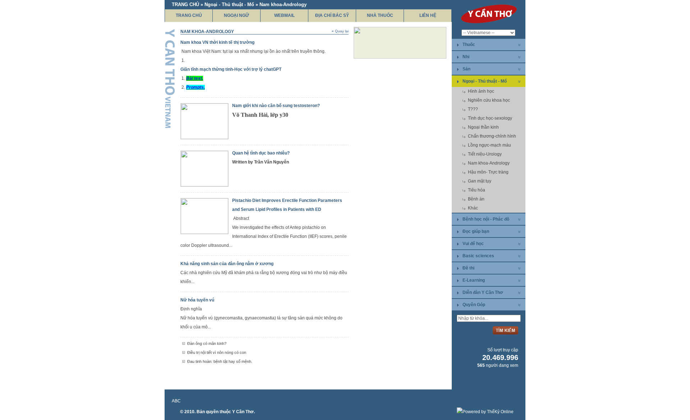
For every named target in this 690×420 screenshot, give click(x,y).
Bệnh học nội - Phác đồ (486, 219)
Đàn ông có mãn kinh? (206, 343)
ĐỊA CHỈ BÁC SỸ (332, 15)
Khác (473, 208)
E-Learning (474, 280)
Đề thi (468, 268)
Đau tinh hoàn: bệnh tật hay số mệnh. (219, 361)
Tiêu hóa (476, 190)
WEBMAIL (284, 15)
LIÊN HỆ (427, 15)
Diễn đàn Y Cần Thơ (483, 292)
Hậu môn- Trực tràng (488, 172)
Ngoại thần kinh (483, 127)
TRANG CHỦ (189, 15)
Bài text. (194, 78)
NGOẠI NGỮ (236, 15)
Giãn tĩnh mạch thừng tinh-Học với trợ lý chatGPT (230, 69)
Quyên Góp (474, 304)
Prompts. (195, 87)
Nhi (466, 56)
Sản (466, 68)
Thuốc (469, 44)
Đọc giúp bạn (476, 231)
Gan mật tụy (479, 181)
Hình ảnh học (481, 91)
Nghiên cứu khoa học (489, 100)
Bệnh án (476, 199)
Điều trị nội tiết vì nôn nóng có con (216, 352)
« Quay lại (340, 31)
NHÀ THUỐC (380, 15)
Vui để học (473, 243)
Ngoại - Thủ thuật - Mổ (485, 81)
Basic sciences (478, 255)
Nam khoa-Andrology (489, 163)
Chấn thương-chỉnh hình (492, 136)
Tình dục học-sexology (490, 118)
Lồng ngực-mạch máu (489, 145)
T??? (473, 109)
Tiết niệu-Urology (485, 154)
